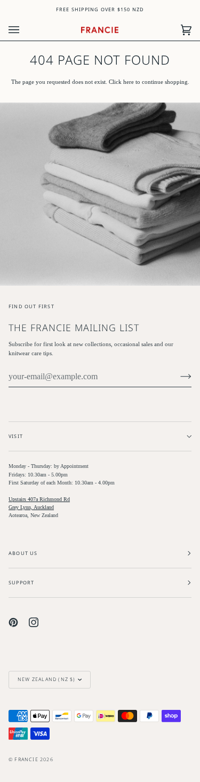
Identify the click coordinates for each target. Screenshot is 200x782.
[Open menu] (25, 30)
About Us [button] (23, 553)
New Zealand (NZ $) (47, 679)
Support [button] (21, 582)
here (128, 82)
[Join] (177, 376)
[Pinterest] (13, 622)
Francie (26, 759)
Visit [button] (16, 436)
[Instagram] (33, 622)
